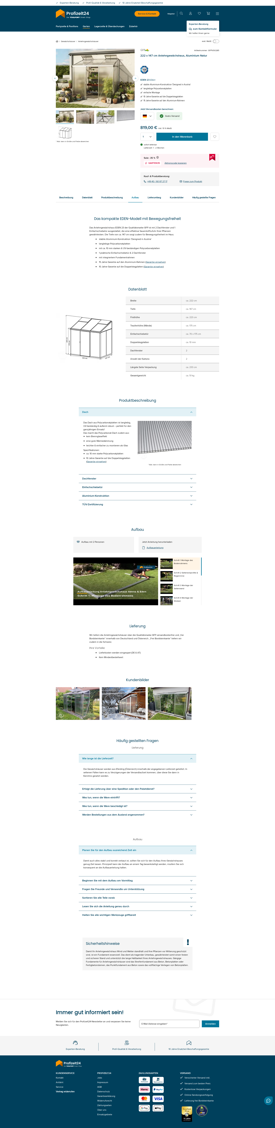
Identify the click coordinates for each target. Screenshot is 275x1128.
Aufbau (135, 197)
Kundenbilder (176, 197)
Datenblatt (87, 197)
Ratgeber (171, 13)
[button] (208, 13)
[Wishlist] (199, 14)
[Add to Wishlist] (214, 137)
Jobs (99, 1077)
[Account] (190, 14)
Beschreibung (66, 197)
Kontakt (59, 1077)
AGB (99, 1087)
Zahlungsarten (104, 1105)
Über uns (101, 1110)
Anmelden (210, 1023)
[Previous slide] (55, 78)
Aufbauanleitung (155, 547)
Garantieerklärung (106, 1096)
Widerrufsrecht (104, 1100)
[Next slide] (135, 78)
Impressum (102, 1082)
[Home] (57, 41)
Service (59, 1087)
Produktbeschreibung (112, 197)
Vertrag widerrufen (65, 1091)
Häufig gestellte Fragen (204, 197)
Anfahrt (59, 1082)
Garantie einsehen (155, 262)
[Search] (181, 14)
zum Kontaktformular (205, 29)
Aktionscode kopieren (176, 163)
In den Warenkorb (182, 137)
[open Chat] (268, 1100)
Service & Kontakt (147, 13)
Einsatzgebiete (104, 1114)
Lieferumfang (154, 197)
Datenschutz (103, 1091)
